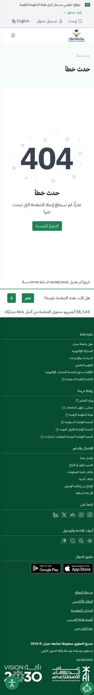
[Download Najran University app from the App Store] (78, 568)
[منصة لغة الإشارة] (64, 540)
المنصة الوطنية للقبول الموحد (76, 429)
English (23, 21)
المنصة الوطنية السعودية (78, 422)
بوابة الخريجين (83, 628)
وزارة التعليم (86, 400)
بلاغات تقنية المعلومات (80, 472)
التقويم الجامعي (84, 365)
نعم (28, 298)
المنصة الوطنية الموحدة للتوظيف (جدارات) (68, 436)
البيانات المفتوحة (82, 610)
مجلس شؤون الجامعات (79, 407)
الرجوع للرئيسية (47, 226)
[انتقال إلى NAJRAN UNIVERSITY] (76, 35)
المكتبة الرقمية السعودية (79, 379)
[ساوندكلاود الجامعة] (72, 514)
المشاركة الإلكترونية (82, 351)
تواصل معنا (86, 458)
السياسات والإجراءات (81, 358)
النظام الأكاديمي (82, 601)
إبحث (72, 21)
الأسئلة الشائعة (84, 493)
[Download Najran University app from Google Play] (46, 568)
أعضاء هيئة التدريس (80, 619)
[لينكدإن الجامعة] (55, 514)
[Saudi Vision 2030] (23, 673)
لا (12, 298)
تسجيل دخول (47, 21)
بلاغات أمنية (86, 479)
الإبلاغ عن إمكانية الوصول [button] (78, 486)
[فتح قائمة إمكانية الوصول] (12, 683)
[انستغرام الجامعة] (89, 514)
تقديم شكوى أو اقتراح (81, 465)
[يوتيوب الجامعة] (81, 514)
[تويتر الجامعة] (64, 514)
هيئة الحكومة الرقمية (80, 415)
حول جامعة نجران (82, 344)
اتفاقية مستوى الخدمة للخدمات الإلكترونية (69, 372)
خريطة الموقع (84, 592)
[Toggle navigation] (13, 35)
